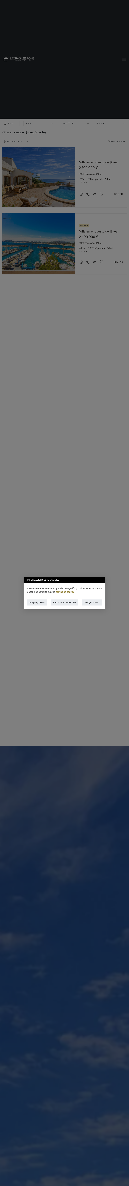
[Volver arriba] (124, 1181)
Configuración (91, 602)
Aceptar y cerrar (37, 602)
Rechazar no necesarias (64, 602)
